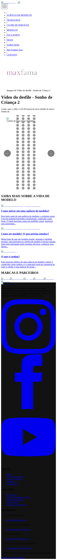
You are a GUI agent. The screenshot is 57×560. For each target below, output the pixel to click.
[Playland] (28, 278)
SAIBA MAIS (13, 45)
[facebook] (28, 408)
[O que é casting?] (9, 251)
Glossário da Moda (15, 500)
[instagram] (28, 353)
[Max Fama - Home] (9, 2)
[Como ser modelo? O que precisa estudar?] (20, 228)
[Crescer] (5, 278)
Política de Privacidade (17, 505)
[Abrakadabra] (17, 278)
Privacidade (19, 557)
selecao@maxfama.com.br (18, 529)
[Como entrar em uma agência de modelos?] (20, 205)
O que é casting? (10, 256)
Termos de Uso (7, 557)
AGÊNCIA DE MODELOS (19, 15)
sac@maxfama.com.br (16, 520)
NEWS (10, 40)
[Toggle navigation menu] (4, 6)
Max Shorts (12, 495)
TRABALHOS (13, 20)
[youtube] (28, 463)
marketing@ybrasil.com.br (18, 539)
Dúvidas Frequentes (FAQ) (18, 497)
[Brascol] (5, 281)
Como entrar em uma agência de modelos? (25, 210)
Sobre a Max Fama (15, 476)
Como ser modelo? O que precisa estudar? (25, 233)
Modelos (10, 481)
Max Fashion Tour (15, 50)
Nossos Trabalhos (14, 479)
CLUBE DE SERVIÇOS (18, 25)
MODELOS (12, 30)
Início (9, 474)
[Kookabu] (38, 278)
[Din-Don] (49, 278)
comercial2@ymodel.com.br (19, 548)
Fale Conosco (13, 502)
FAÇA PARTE (13, 35)
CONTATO (12, 55)
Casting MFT (12, 484)
